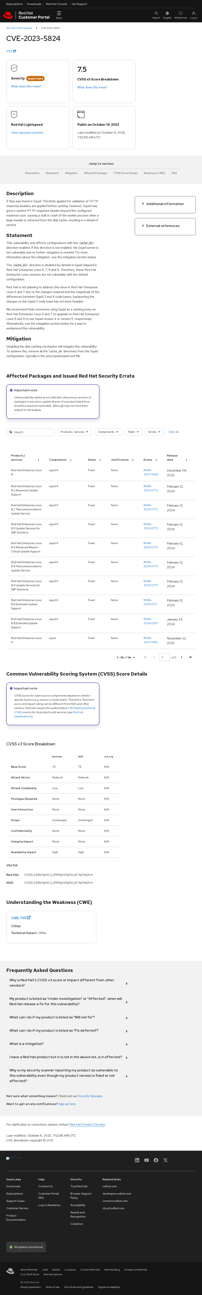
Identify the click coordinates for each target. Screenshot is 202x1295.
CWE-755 (18, 918)
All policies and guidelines (78, 1287)
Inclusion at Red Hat (135, 1269)
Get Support (79, 4)
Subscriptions (14, 4)
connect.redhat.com (115, 1201)
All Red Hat (180, 17)
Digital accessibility (109, 1287)
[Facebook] (156, 1161)
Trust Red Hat (78, 1186)
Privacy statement (31, 1287)
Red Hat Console (56, 4)
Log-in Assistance (49, 1205)
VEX (9, 51)
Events (56, 1269)
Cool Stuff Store (30, 1274)
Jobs (45, 1269)
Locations (70, 1269)
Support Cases (15, 1201)
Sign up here (67, 1104)
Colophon (76, 1224)
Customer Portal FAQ (48, 1196)
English (167, 17)
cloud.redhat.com (113, 1208)
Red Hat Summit (53, 1274)
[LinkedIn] (137, 1161)
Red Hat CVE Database (19, 28)
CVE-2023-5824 (50, 28)
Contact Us (45, 1186)
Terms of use (53, 1287)
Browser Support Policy (80, 1196)
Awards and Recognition (78, 1214)
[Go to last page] (190, 657)
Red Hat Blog (112, 1269)
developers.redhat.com (117, 1193)
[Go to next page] (181, 657)
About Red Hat (29, 1269)
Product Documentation (16, 1217)
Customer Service (17, 1208)
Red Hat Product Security (87, 1124)
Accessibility (77, 1205)
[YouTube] (146, 1161)
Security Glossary (90, 1096)
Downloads (34, 4)
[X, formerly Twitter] (165, 1161)
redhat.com (110, 1186)
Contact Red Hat (90, 1269)
